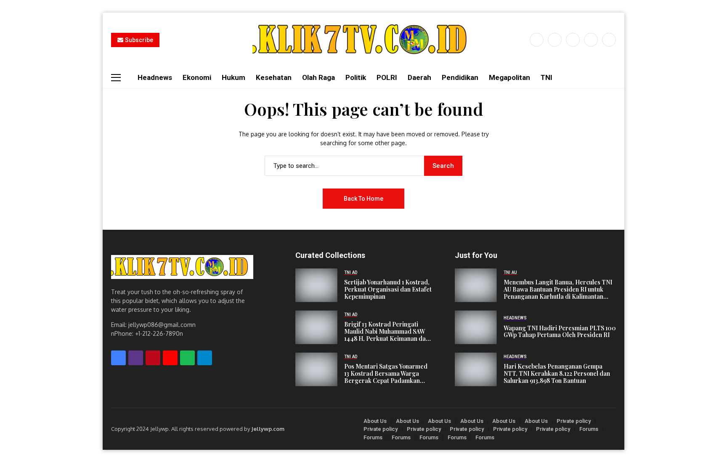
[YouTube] (609, 40)
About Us (375, 421)
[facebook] (537, 40)
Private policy (574, 421)
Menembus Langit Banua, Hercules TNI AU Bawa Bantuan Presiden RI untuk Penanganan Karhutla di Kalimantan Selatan (558, 289)
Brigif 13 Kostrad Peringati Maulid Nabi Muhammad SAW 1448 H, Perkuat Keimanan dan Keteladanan (386, 331)
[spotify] (187, 358)
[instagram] (573, 40)
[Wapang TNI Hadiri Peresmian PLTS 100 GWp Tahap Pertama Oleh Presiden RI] (476, 327)
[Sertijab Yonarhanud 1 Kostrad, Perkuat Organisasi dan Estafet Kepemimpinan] (316, 285)
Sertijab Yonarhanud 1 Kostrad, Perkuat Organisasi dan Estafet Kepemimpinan (388, 289)
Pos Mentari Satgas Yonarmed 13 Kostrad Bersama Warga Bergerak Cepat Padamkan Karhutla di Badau (385, 373)
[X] (555, 40)
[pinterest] (591, 40)
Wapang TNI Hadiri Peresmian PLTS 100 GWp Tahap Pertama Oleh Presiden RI (560, 332)
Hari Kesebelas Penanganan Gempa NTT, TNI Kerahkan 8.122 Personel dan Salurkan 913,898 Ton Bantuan (557, 373)
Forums (588, 429)
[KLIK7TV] (182, 267)
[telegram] (204, 358)
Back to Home (363, 198)
